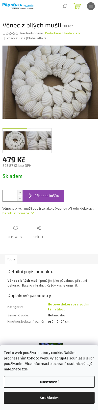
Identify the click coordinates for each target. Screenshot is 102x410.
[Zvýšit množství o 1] (20, 193)
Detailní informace (15, 213)
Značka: (27, 38)
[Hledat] (65, 6)
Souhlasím (49, 398)
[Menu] (91, 6)
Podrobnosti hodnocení (62, 33)
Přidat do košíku (46, 195)
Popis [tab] (11, 259)
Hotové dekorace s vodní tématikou (68, 307)
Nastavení (49, 382)
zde (25, 369)
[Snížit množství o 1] (20, 198)
